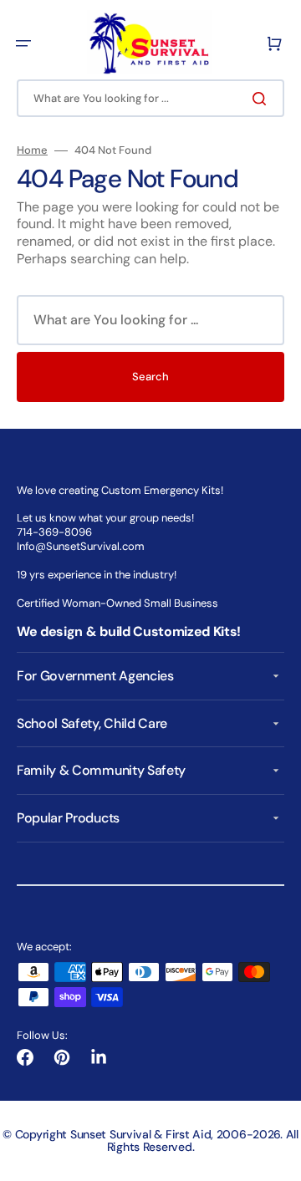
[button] (23, 43)
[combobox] (150, 98)
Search (150, 376)
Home (32, 150)
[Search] (262, 98)
